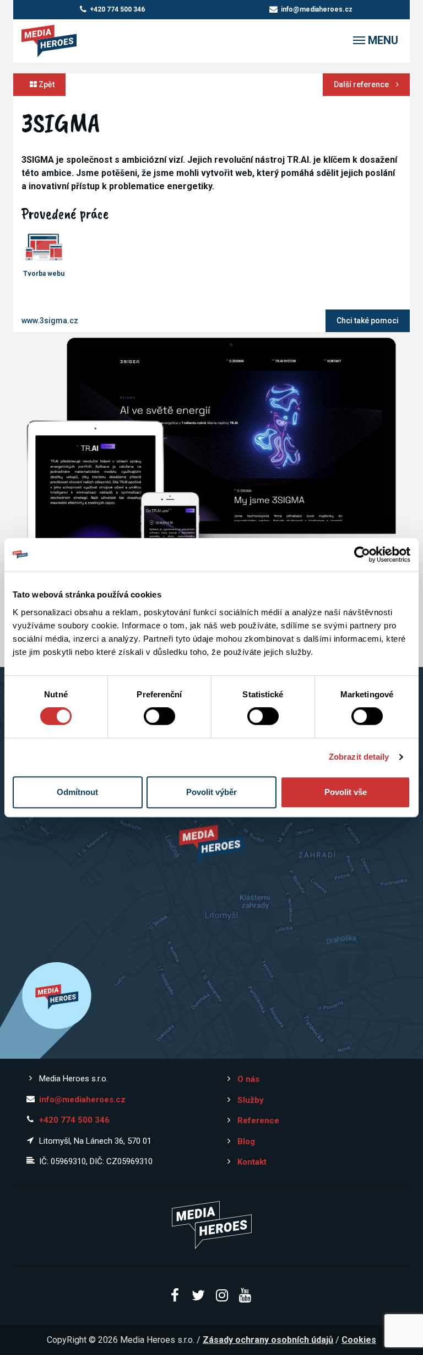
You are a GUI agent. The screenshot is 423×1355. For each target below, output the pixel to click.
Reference (258, 1120)
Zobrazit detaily (359, 756)
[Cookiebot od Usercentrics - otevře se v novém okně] (362, 554)
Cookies (358, 1340)
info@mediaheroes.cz (316, 9)
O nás (248, 1079)
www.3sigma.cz (49, 320)
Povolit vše (345, 792)
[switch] (159, 716)
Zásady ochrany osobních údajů (268, 1340)
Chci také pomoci (368, 320)
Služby (250, 1100)
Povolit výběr (211, 792)
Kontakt (252, 1162)
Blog (246, 1141)
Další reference (362, 84)
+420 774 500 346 (117, 9)
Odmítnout (77, 792)
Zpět (46, 84)
